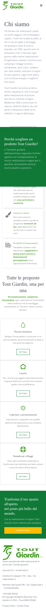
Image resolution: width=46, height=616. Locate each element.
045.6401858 (13, 588)
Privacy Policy (8, 605)
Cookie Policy (23, 605)
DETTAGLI (23, 352)
